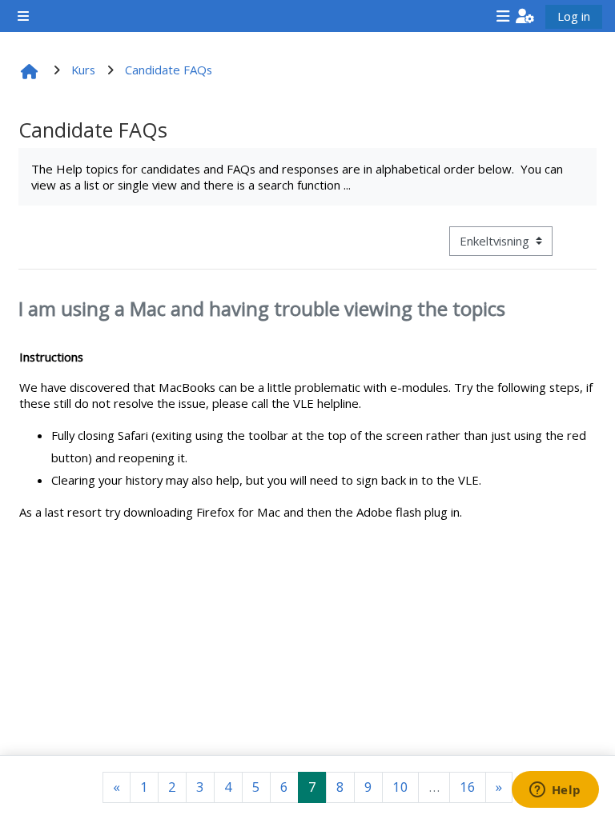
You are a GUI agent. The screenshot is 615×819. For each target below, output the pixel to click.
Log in (573, 16)
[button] (525, 16)
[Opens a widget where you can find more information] (555, 791)
